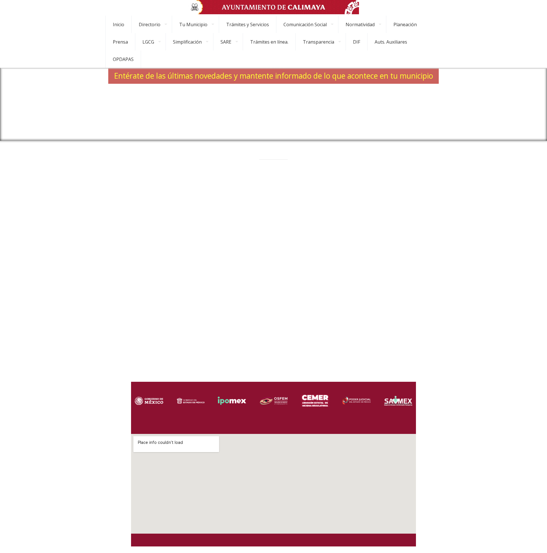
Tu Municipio (193, 24)
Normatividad (360, 24)
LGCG (148, 42)
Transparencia (318, 42)
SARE (226, 42)
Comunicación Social (305, 24)
